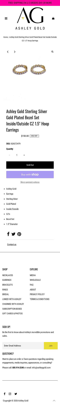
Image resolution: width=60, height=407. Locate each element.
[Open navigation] (6, 18)
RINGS (5, 289)
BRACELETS (7, 285)
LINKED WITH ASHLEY (11, 299)
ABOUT (33, 289)
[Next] (15, 51)
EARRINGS (6, 280)
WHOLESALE (35, 280)
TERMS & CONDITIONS (39, 299)
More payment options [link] (30, 182)
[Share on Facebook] (8, 235)
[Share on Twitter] (13, 235)
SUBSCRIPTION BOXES (12, 309)
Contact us (11, 244)
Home (5, 37)
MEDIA (33, 275)
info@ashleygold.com (41, 367)
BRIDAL (5, 294)
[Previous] (7, 51)
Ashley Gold (23, 400)
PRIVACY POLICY (37, 294)
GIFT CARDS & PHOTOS (12, 313)
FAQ (31, 285)
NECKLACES (7, 275)
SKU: (8, 143)
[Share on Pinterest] (19, 235)
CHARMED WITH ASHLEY (13, 304)
